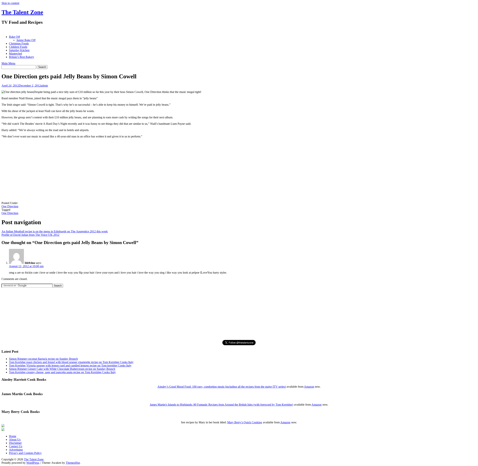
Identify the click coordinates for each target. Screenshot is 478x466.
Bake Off (14, 36)
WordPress (32, 462)
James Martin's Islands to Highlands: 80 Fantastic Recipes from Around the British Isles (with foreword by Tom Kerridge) (221, 404)
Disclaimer (15, 442)
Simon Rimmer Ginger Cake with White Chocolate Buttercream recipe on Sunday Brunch (62, 368)
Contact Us (15, 446)
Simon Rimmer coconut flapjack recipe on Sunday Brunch (43, 358)
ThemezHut (73, 462)
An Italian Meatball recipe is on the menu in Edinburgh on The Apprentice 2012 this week (54, 231)
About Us (15, 439)
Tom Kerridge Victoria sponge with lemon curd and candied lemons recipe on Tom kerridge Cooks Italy (70, 365)
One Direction (9, 206)
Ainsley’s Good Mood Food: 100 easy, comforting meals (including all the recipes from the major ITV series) (221, 386)
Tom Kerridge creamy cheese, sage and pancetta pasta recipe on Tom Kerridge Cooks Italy (62, 372)
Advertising (16, 449)
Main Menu (8, 63)
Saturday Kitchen (19, 50)
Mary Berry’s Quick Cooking (244, 422)
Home (12, 436)
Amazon (309, 386)
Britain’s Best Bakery (21, 57)
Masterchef (15, 53)
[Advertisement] (69, 30)
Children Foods (18, 46)
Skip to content (10, 3)
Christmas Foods (19, 43)
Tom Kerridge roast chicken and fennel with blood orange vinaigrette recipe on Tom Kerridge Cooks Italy (71, 362)
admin (44, 85)
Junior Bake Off (25, 40)
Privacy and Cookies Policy (25, 453)
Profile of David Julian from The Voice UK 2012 (30, 234)
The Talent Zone (22, 12)
